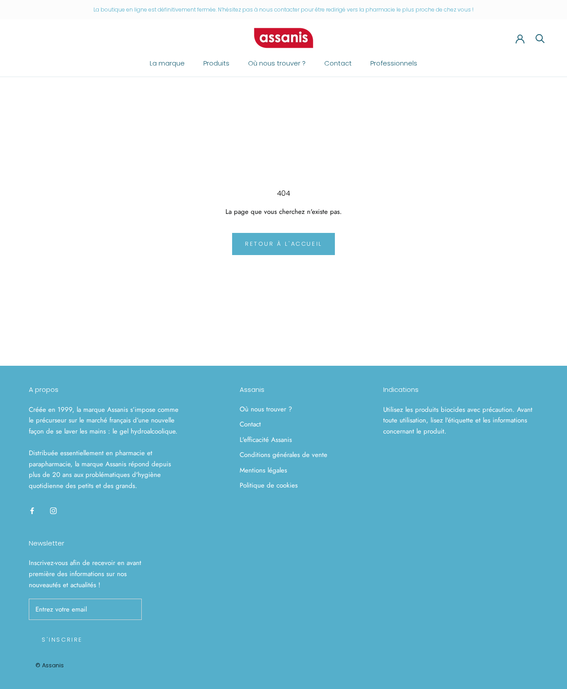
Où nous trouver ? (277, 63)
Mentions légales (263, 470)
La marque (167, 63)
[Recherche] (540, 38)
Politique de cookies (269, 485)
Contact (338, 63)
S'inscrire (62, 639)
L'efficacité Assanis (266, 440)
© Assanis (49, 665)
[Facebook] (32, 510)
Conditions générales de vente (283, 455)
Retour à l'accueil (283, 244)
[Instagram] (53, 510)
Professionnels (393, 63)
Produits (216, 63)
